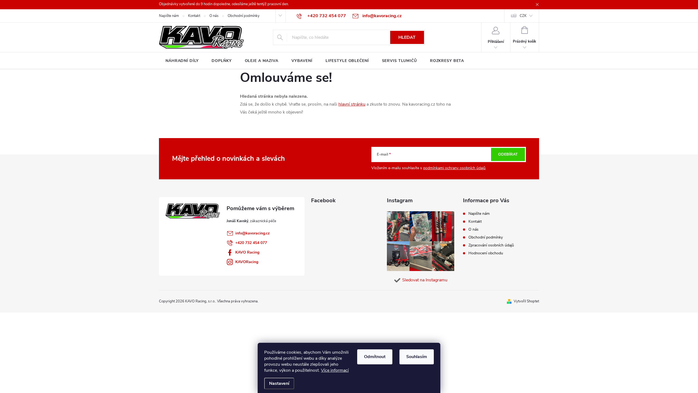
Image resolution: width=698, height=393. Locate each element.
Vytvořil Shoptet (526, 301)
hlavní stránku (351, 104)
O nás (213, 15)
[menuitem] (182, 60)
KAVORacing (246, 261)
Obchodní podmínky (244, 15)
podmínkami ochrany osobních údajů (454, 168)
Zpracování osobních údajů (491, 245)
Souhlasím (416, 357)
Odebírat (508, 154)
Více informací (335, 370)
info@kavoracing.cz (252, 233)
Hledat (407, 37)
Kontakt (194, 15)
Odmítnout (375, 357)
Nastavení (279, 383)
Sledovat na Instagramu (424, 280)
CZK (523, 15)
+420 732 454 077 (251, 242)
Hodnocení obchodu (485, 253)
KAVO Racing (247, 252)
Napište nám (169, 15)
